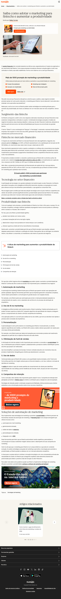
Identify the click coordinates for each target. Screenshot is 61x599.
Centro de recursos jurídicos (12, 588)
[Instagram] (24, 569)
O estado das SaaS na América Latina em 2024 (28, 160)
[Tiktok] (42, 569)
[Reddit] (38, 569)
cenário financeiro (8, 66)
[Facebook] (20, 569)
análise (5, 366)
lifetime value (19, 380)
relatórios (16, 429)
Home (2, 6)
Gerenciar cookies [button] (30, 591)
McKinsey (15, 143)
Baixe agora (11, 91)
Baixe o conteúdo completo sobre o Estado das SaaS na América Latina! (21, 198)
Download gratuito (20, 31)
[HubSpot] (30, 582)
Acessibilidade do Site (50, 588)
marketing (26, 281)
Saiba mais (20, 91)
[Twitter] (31, 569)
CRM (14, 436)
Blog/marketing (11, 6)
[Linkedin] (35, 569)
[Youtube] (28, 569)
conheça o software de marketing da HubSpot (35, 464)
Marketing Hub (35, 417)
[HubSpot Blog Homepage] (5, 2)
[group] (30, 522)
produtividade (52, 342)
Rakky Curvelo (14, 20)
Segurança (39, 588)
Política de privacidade (28, 588)
